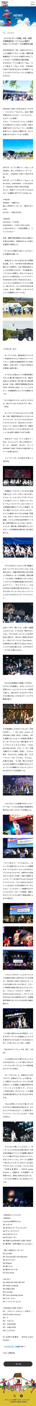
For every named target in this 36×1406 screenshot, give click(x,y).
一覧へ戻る (18, 1364)
